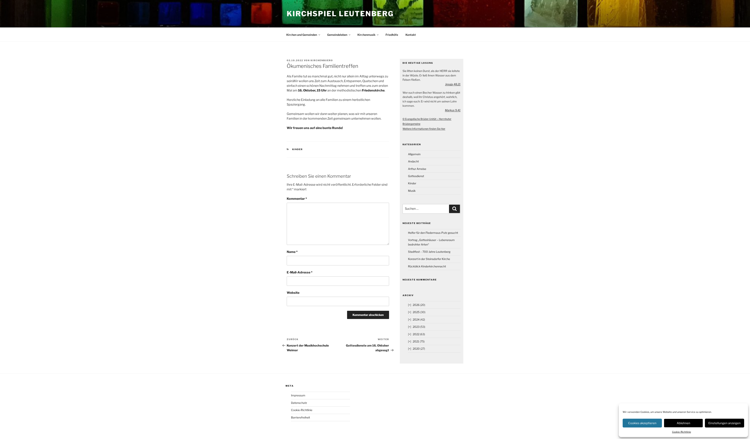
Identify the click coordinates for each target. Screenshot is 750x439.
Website (293, 293)
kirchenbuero (322, 60)
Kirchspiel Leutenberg (340, 13)
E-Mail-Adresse (299, 272)
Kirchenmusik (366, 34)
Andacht (413, 161)
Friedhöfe (392, 34)
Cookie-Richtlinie (681, 431)
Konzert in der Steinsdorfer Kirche (429, 259)
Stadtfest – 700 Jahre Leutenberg (429, 251)
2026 (416, 304)
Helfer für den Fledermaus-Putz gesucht (433, 232)
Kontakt (410, 34)
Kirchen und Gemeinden (301, 34)
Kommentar (297, 199)
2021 (416, 341)
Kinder (297, 149)
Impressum (298, 395)
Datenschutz (299, 402)
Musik (412, 190)
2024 (416, 319)
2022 (416, 334)
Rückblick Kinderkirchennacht (427, 266)
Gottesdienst (416, 176)
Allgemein (414, 154)
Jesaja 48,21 (453, 84)
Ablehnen (683, 423)
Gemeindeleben (337, 34)
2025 (416, 312)
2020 (416, 348)
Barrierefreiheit (300, 417)
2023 (416, 326)
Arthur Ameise (417, 168)
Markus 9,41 (453, 110)
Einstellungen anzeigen (724, 423)
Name (292, 252)
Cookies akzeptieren (642, 423)
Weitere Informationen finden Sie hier (424, 128)
